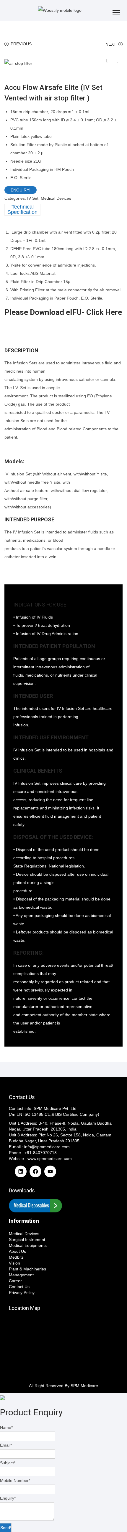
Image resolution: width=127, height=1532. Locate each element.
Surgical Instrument (27, 1239)
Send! (5, 1527)
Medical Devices (56, 198)
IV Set (32, 198)
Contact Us (19, 1286)
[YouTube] (50, 1175)
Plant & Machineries (27, 1269)
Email (6, 1445)
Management (21, 1274)
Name (6, 1427)
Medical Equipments (28, 1245)
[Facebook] (35, 1175)
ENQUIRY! (20, 190)
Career (15, 1280)
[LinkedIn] (21, 1175)
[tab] (63, 210)
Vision (14, 1263)
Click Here (104, 312)
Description (22, 210)
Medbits (16, 1257)
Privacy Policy (22, 1292)
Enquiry (8, 1498)
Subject (7, 1462)
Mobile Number (15, 1480)
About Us (17, 1251)
